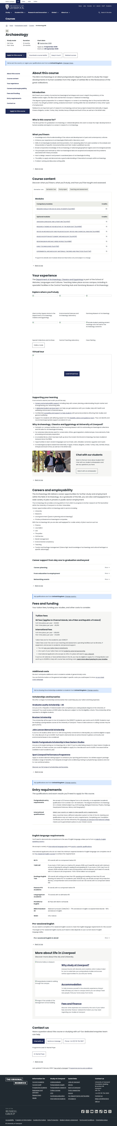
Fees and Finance (71, 1003)
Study (11, 25)
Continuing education (57, 1096)
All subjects (72, 1099)
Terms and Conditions (86, 1120)
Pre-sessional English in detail (46, 938)
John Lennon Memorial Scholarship (48, 730)
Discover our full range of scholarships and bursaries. (50, 767)
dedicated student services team (47, 408)
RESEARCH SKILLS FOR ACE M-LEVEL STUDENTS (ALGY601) (56, 209)
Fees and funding (13, 93)
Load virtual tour (72, 374)
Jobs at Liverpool (74, 1082)
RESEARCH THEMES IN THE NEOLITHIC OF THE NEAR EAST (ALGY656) (59, 227)
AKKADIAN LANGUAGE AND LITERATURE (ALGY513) (53, 222)
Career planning (40, 567)
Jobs (84, 6)
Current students (38, 1082)
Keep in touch (56, 55)
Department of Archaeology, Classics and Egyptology (59, 279)
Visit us (97, 1102)
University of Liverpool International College (94, 820)
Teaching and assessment (79, 189)
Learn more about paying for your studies (92, 659)
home (7, 26)
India (29, 1)
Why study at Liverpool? (75, 965)
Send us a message (54, 1041)
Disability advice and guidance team (82, 418)
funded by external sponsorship (74, 651)
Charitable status (102, 1120)
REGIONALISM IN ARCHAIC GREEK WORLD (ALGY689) (54, 241)
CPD (51, 1093)
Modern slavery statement (69, 1120)
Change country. (70, 596)
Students (108, 6)
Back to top (39, 169)
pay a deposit (89, 654)
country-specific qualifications (81, 847)
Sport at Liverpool (74, 1088)
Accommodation (71, 984)
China (23, 1)
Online (35, 1)
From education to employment (47, 573)
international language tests (58, 847)
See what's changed (61, 1068)
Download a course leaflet (38, 55)
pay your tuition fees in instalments (56, 648)
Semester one (38, 189)
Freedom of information (23, 1120)
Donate (89, 6)
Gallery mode (38, 345)
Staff (103, 6)
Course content (12, 79)
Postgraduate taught (21, 25)
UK (18, 1)
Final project (63, 189)
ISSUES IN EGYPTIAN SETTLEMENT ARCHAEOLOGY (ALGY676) (57, 237)
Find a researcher (74, 1090)
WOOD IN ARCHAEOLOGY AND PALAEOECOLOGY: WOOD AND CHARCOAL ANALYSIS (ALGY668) (68, 232)
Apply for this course (14, 55)
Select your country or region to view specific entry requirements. (75, 812)
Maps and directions (102, 1099)
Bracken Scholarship (41, 717)
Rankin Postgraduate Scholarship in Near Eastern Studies (58, 742)
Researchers (36, 1095)
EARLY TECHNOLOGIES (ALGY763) (48, 246)
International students (57, 1099)
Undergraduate (55, 1082)
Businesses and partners (37, 1091)
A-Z (94, 6)
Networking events (41, 579)
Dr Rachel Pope (39, 1054)
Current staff (36, 1085)
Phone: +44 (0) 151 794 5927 (74, 1041)
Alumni (98, 6)
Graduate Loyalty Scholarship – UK (48, 705)
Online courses (55, 1090)
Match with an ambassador (87, 471)
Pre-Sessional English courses (45, 854)
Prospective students (39, 1088)
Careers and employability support (47, 403)
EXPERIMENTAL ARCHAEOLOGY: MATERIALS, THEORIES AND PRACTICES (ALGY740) (64, 251)
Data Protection (52, 1120)
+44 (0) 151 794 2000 (102, 1093)
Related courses (70, 55)
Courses (10, 18)
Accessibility (10, 1120)
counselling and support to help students (58, 413)
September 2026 (46, 43)
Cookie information (39, 1120)
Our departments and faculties (78, 1096)
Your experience (13, 84)
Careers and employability (17, 88)
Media (34, 1098)
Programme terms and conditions (80, 1068)
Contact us (11, 103)
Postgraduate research (58, 1088)
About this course (13, 74)
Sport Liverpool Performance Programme (51, 754)
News (80, 6)
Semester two (51, 189)
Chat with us (38, 1041)
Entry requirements (14, 98)
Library (70, 1085)
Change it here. (68, 63)
